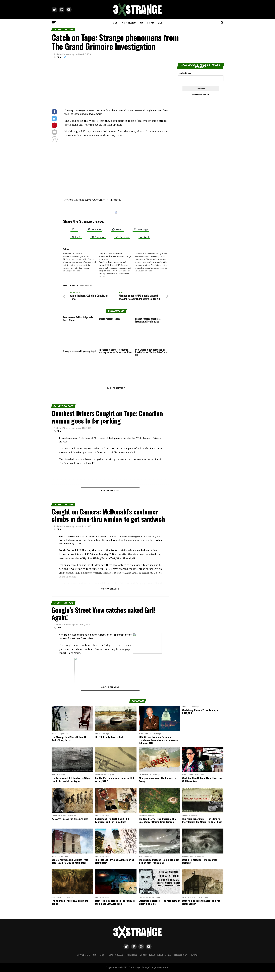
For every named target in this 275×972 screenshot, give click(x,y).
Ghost (115, 22)
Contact (194, 954)
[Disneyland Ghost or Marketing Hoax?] (153, 262)
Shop (160, 22)
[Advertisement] (110, 84)
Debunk (150, 22)
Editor (59, 57)
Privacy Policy (180, 954)
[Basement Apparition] (81, 262)
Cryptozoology (129, 22)
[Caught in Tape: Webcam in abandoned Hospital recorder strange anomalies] (117, 265)
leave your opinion (95, 199)
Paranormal (87, 286)
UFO (141, 22)
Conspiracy (131, 954)
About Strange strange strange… (155, 954)
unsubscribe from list (200, 95)
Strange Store (83, 954)
